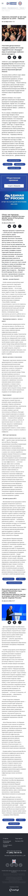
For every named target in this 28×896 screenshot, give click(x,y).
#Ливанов (7, 164)
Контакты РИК (19, 841)
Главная (4, 8)
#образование (19, 164)
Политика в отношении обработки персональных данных (14, 880)
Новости (22, 8)
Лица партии (18, 838)
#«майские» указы (14, 168)
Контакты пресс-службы (7, 845)
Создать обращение (14, 186)
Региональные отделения (7, 841)
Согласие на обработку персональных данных (14, 882)
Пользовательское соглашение (14, 876)
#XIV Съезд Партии (14, 160)
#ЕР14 (20, 579)
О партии (5, 838)
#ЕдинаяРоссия (8, 579)
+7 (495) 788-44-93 (14, 853)
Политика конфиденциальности (14, 878)
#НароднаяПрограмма (14, 582)
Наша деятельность (13, 8)
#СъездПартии (14, 823)
